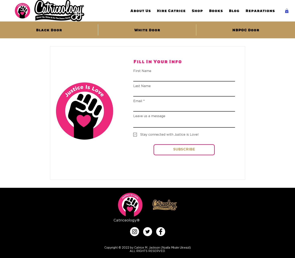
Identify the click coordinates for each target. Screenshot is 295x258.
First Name (142, 71)
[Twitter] (147, 231)
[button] (287, 11)
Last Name (142, 86)
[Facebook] (160, 231)
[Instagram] (134, 231)
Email (137, 101)
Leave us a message (149, 116)
